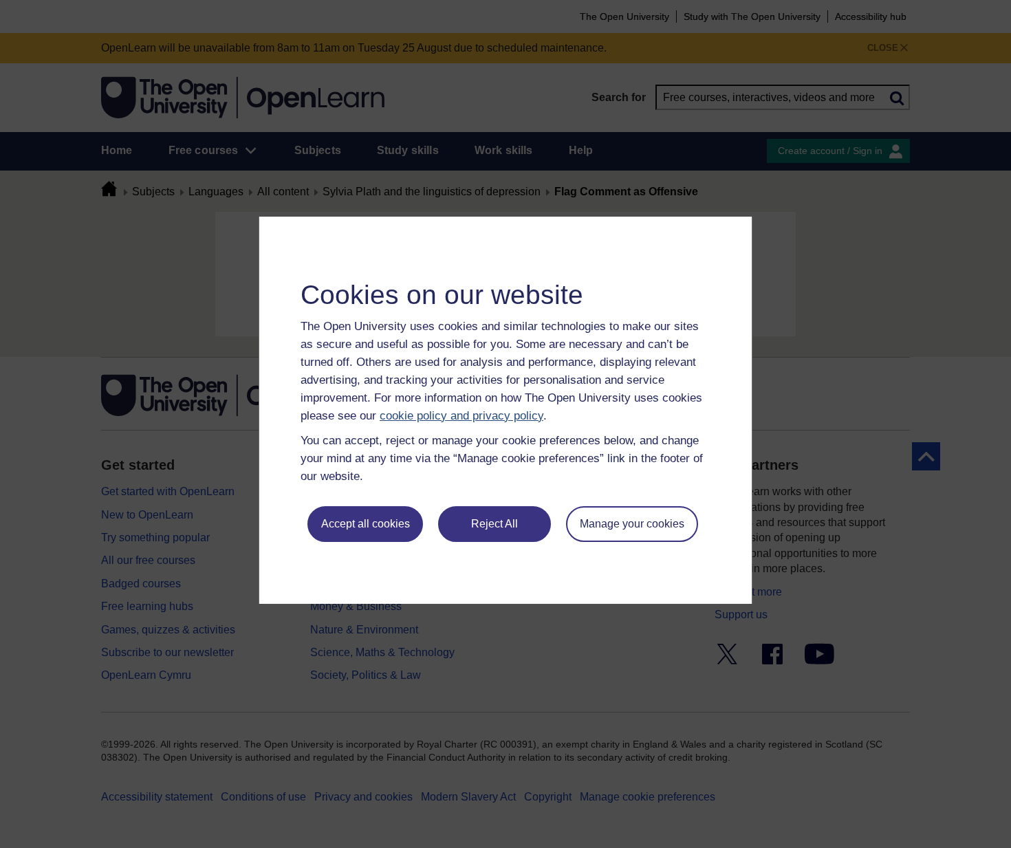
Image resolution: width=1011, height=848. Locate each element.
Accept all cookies (365, 524)
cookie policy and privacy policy (461, 415)
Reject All (494, 524)
